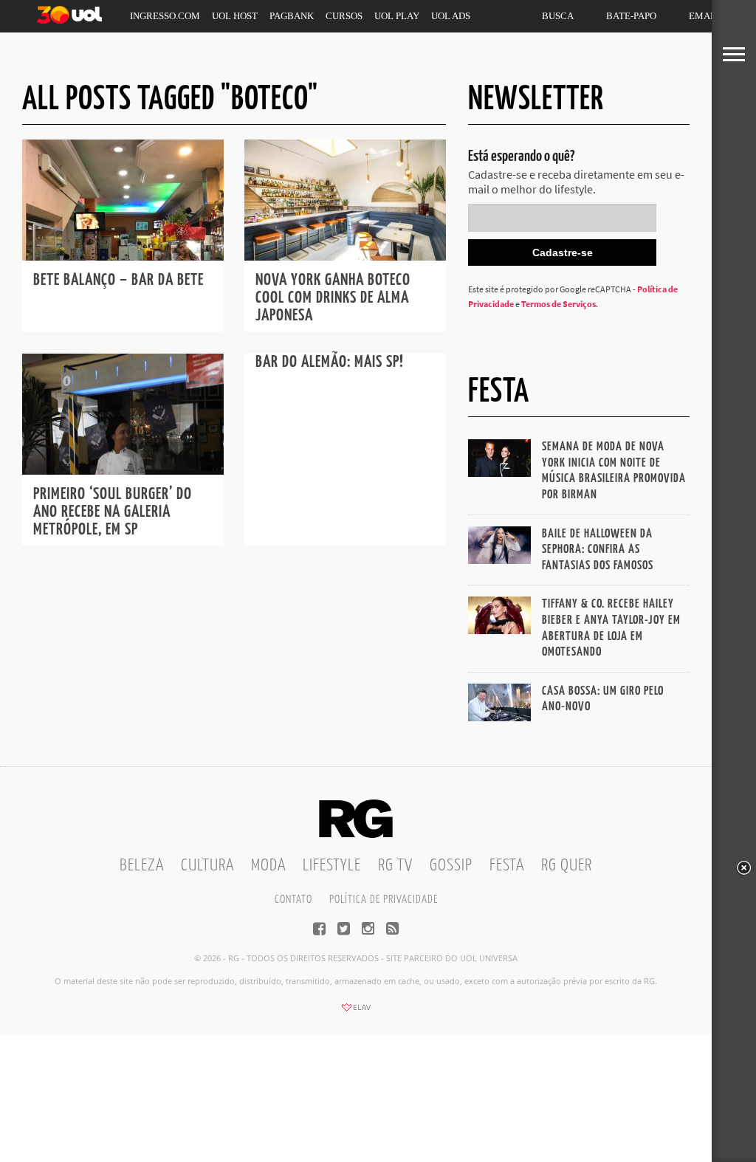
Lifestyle (332, 865)
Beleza (142, 865)
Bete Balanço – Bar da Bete (118, 280)
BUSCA (558, 15)
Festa (506, 865)
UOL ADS (450, 15)
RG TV (395, 865)
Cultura (207, 865)
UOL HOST (235, 15)
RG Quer (566, 865)
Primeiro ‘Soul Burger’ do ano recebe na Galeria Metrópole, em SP (112, 512)
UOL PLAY (396, 15)
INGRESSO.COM (165, 15)
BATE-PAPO (631, 15)
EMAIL (704, 15)
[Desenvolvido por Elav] (355, 1012)
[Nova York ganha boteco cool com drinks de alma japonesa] (345, 256)
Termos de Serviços (558, 303)
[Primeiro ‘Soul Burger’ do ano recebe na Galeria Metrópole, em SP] (123, 470)
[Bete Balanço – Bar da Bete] (123, 256)
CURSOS (344, 15)
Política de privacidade (383, 899)
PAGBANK (291, 15)
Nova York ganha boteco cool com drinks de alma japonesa (332, 298)
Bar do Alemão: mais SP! (329, 362)
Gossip (451, 865)
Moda (268, 865)
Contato (293, 899)
